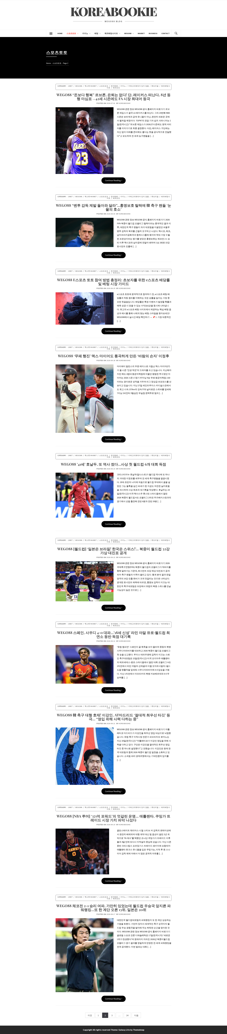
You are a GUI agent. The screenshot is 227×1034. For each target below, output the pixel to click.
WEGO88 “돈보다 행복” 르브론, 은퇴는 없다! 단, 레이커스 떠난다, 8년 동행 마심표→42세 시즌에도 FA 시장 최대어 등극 (114, 96)
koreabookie (125, 103)
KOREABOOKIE (113, 11)
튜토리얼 (155, 86)
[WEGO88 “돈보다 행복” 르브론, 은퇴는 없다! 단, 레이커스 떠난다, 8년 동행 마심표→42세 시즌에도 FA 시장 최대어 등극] (85, 140)
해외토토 (116, 88)
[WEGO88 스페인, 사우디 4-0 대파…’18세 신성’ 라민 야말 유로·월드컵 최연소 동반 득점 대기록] (85, 664)
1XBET (70, 86)
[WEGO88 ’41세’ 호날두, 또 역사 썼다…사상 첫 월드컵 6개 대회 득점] (85, 494)
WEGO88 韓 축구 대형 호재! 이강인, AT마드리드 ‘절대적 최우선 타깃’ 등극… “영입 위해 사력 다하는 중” (113, 717)
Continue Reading (113, 180)
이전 (90, 1015)
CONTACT (165, 33)
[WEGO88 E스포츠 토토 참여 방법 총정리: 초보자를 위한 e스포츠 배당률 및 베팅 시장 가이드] (85, 308)
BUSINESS (153, 33)
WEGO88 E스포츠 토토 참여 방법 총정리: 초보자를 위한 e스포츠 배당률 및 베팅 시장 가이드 (113, 281)
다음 (136, 1015)
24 (127, 1015)
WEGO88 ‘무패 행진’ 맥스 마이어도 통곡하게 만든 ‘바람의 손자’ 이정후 (113, 355)
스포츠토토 (71, 33)
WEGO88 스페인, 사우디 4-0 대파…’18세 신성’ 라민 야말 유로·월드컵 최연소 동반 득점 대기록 (113, 634)
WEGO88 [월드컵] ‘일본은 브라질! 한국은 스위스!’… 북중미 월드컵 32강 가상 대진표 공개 (113, 550)
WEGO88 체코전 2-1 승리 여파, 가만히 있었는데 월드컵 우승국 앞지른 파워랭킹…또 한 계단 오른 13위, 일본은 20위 (113, 907)
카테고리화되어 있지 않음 (138, 86)
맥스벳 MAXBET (91, 86)
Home (60, 33)
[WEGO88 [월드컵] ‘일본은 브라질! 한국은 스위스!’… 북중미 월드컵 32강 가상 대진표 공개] (85, 581)
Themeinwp (138, 1029)
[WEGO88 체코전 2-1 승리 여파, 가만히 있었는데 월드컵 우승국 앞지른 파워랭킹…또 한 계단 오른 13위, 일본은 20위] (85, 955)
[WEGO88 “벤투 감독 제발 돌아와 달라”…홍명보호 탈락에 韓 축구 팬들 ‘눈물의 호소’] (85, 232)
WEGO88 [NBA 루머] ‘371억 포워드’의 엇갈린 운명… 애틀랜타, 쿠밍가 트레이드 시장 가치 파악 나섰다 (113, 818)
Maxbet (141, 33)
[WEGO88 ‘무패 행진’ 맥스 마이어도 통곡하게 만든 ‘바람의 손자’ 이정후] (85, 398)
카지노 (85, 33)
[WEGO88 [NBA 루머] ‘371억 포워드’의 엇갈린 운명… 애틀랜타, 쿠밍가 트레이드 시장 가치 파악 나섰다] (82, 851)
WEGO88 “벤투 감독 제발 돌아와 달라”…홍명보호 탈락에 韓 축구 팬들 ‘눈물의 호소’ (113, 207)
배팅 (96, 33)
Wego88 (127, 33)
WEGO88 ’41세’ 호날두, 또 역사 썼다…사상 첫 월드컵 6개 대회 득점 (113, 464)
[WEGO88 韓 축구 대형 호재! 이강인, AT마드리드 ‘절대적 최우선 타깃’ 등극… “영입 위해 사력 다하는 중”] (85, 756)
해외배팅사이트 (111, 33)
